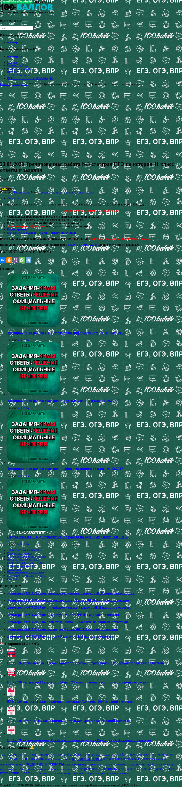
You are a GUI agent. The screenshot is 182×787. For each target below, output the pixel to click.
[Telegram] (28, 260)
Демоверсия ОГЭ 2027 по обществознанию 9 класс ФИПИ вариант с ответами (67, 622)
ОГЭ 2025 (147, 755)
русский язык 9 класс (139, 769)
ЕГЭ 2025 (105, 755)
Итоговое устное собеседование (26, 556)
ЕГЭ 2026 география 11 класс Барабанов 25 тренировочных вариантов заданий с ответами (77, 682)
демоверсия (160, 758)
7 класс (3, 755)
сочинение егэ (20, 773)
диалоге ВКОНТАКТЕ (82, 244)
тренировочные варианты (83, 773)
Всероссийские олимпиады (23, 559)
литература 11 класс (100, 764)
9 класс (17, 754)
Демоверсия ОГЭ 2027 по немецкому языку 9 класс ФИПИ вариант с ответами (68, 600)
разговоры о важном (99, 769)
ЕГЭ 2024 (96, 754)
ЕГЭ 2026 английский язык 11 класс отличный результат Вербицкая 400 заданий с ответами (79, 740)
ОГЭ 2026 (156, 755)
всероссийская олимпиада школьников (128, 758)
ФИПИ (23, 758)
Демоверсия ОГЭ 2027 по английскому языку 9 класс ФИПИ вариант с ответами (69, 607)
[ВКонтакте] (3, 260)
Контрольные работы (20, 565)
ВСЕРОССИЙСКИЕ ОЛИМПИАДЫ (30, 78)
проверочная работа (15, 769)
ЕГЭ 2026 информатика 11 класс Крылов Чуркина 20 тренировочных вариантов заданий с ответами (85, 663)
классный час (76, 764)
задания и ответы (51, 192)
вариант (49, 759)
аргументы (36, 758)
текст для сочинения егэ (55, 773)
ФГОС (14, 758)
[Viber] (15, 260)
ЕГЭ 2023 (85, 754)
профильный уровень (37, 769)
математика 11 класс (149, 764)
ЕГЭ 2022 (72, 754)
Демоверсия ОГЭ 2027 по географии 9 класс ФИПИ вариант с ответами (62, 629)
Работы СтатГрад (17, 65)
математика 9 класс (124, 764)
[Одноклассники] (9, 260)
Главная (12, 62)
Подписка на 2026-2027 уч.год (25, 562)
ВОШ (63, 755)
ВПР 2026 (13, 71)
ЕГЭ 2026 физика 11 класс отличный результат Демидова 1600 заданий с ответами (71, 701)
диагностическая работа (12, 764)
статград (90, 192)
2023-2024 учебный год (49, 755)
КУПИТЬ (5, 189)
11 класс (33, 754)
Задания (127, 754)
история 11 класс (73, 192)
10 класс (24, 755)
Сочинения (14, 569)
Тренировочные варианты (23, 549)
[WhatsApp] (22, 260)
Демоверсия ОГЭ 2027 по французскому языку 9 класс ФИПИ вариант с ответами (71, 593)
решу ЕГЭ (120, 769)
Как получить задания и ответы (26, 575)
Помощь (12, 578)
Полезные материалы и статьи (25, 572)
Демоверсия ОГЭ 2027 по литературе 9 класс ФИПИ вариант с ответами (63, 615)
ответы (168, 764)
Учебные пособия (18, 74)
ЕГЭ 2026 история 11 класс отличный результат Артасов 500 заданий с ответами (69, 721)
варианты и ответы (87, 758)
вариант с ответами (62, 759)
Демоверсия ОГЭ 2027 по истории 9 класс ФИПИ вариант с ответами (60, 636)
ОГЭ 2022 (137, 755)
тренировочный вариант (115, 773)
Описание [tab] (13, 198)
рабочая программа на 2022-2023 (67, 769)
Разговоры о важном (19, 68)
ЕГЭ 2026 (116, 754)
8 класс (10, 755)
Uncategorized (20, 84)
